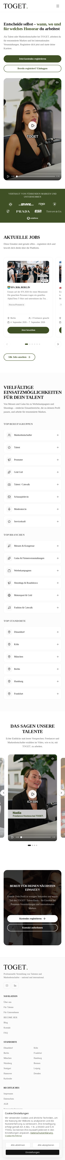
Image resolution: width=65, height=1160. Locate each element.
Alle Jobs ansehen (17, 357)
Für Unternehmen (11, 1012)
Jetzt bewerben (28, 330)
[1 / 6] (26, 344)
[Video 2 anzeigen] (32, 845)
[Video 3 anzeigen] (34, 845)
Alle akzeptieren (46, 1145)
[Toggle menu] (57, 6)
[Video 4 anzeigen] (36, 845)
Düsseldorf (8, 1048)
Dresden (37, 1073)
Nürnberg (8, 1063)
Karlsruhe (8, 1078)
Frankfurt (38, 1053)
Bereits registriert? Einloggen (32, 68)
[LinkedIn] (15, 985)
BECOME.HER (10, 1017)
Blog (6, 1022)
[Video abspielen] (32, 125)
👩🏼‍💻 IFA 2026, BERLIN (18, 287)
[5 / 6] (37, 344)
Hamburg (38, 1058)
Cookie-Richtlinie (13, 1135)
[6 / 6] (39, 344)
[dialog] (32, 1133)
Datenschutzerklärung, (41, 1132)
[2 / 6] (29, 344)
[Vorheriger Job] (7, 344)
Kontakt (7, 1028)
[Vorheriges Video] (4, 793)
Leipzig (37, 1068)
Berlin (6, 1053)
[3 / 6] (32, 344)
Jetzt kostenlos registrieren (32, 59)
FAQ (6, 1033)
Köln (36, 1048)
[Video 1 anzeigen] (29, 845)
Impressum (8, 1094)
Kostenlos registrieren (30, 918)
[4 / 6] (34, 344)
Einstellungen (33, 1152)
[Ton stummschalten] (57, 82)
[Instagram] (7, 985)
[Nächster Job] (58, 344)
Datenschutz (9, 1099)
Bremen (37, 1063)
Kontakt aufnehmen (32, 927)
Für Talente (8, 1007)
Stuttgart (7, 1068)
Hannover (8, 1073)
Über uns (7, 1002)
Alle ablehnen (18, 1145)
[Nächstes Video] (61, 793)
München (7, 1058)
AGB (6, 1104)
